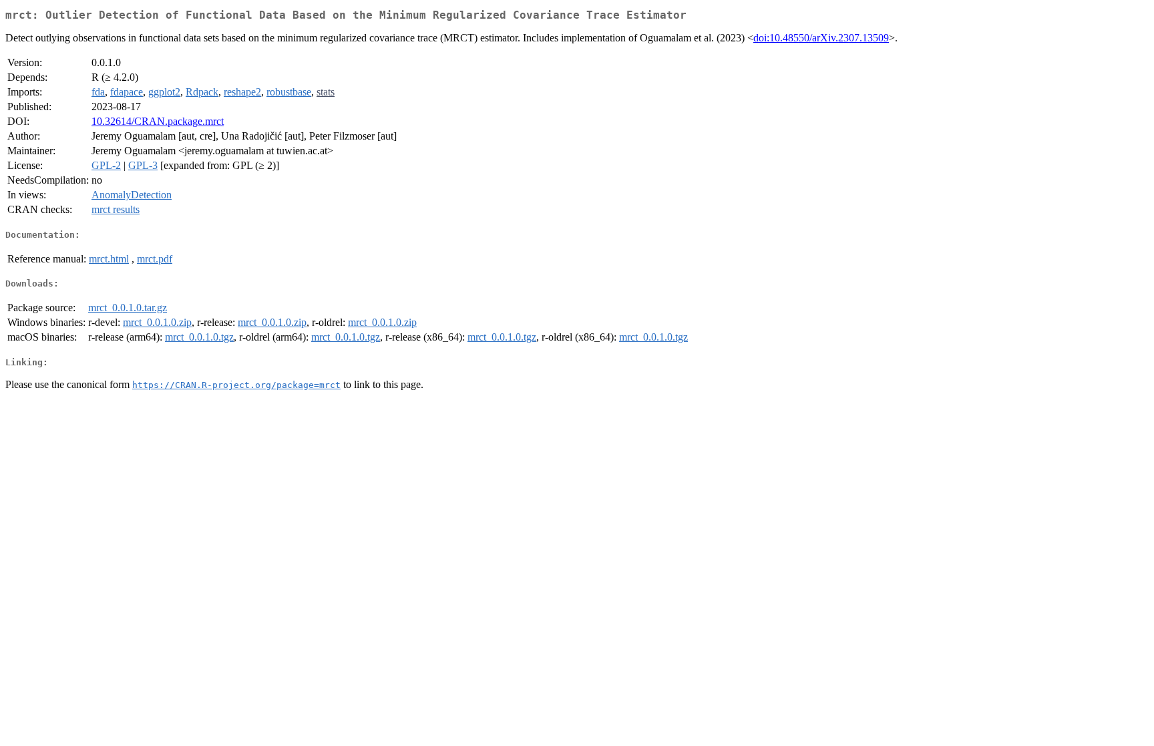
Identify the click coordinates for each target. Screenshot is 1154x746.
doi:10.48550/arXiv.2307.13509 (821, 37)
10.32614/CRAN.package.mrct (157, 121)
